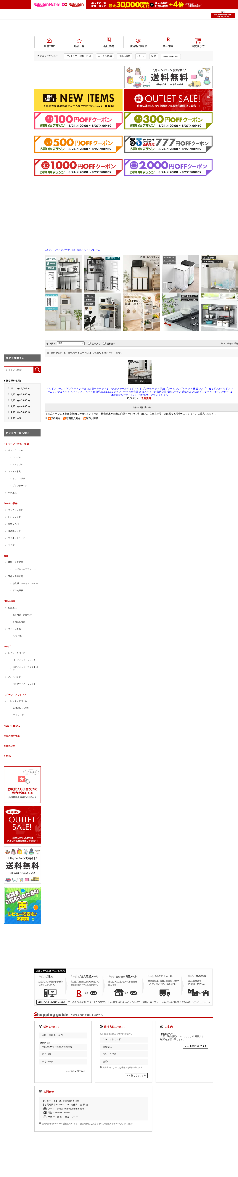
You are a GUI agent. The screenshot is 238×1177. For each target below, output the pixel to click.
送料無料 (111, 343)
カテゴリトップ (51, 250)
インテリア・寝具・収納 (70, 250)
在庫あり (96, 343)
